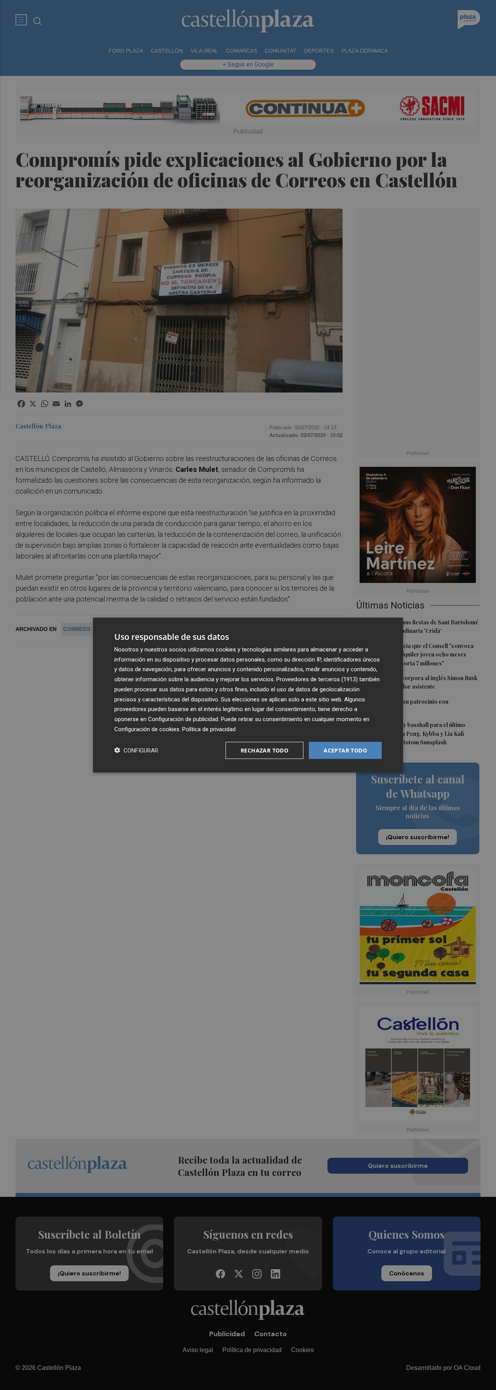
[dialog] (248, 695)
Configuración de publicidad (183, 719)
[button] (136, 750)
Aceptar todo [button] (345, 750)
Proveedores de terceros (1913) (317, 679)
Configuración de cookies (146, 728)
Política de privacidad (209, 728)
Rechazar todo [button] (264, 750)
